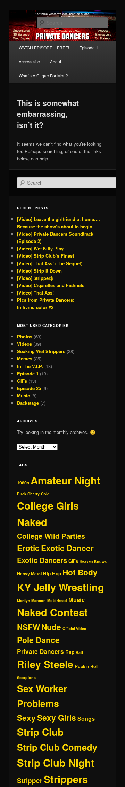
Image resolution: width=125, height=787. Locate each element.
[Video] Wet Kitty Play (40, 248)
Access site (29, 61)
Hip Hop (52, 573)
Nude (51, 627)
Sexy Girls (56, 717)
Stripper (29, 780)
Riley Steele (45, 664)
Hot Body (80, 572)
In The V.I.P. (30, 366)
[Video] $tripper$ (35, 278)
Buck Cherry (28, 493)
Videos (24, 344)
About (55, 61)
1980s (23, 483)
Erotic (28, 547)
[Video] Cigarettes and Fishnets (50, 285)
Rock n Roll (86, 666)
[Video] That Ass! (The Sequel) (49, 263)
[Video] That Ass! (35, 292)
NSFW (28, 627)
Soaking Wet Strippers (41, 351)
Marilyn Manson (31, 600)
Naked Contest (52, 612)
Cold (45, 493)
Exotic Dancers (42, 560)
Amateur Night (65, 480)
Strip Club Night (55, 762)
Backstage (28, 402)
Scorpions (26, 677)
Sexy (26, 717)
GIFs (22, 380)
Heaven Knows (93, 561)
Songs (86, 719)
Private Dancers (40, 651)
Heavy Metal (29, 574)
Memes (24, 358)
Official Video (74, 628)
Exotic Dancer (67, 547)
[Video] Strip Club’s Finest (45, 255)
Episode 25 (29, 388)
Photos (24, 336)
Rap (69, 652)
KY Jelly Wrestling (60, 587)
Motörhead (57, 600)
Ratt (79, 652)
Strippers (66, 779)
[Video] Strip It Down (39, 270)
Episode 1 (88, 48)
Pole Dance (38, 639)
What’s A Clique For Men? (43, 75)
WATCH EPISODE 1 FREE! (44, 48)
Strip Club (40, 732)
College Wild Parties (51, 536)
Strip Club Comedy (57, 747)
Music (23, 395)
